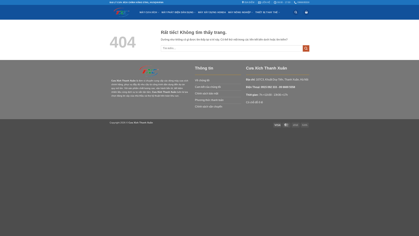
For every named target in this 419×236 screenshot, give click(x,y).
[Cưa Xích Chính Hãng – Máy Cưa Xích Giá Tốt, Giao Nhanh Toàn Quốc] (122, 12)
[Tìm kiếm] (295, 12)
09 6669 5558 (287, 87)
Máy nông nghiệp (239, 12)
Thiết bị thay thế (266, 12)
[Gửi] (306, 48)
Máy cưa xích (148, 12)
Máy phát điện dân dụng (177, 12)
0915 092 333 (269, 87)
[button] (306, 12)
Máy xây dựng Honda (212, 12)
